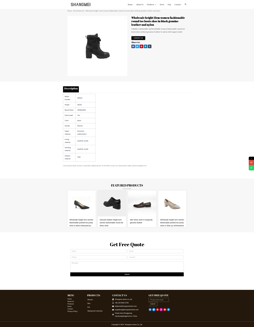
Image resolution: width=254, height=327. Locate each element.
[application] (155, 4)
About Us (70, 301)
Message (73, 260)
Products (70, 304)
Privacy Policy (72, 311)
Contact (70, 309)
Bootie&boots (78, 11)
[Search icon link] (186, 4)
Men (88, 303)
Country (130, 254)
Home (69, 11)
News (69, 306)
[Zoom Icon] (125, 18)
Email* (129, 248)
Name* (72, 248)
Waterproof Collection (95, 311)
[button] (133, 46)
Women (90, 299)
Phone (72, 254)
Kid (88, 307)
